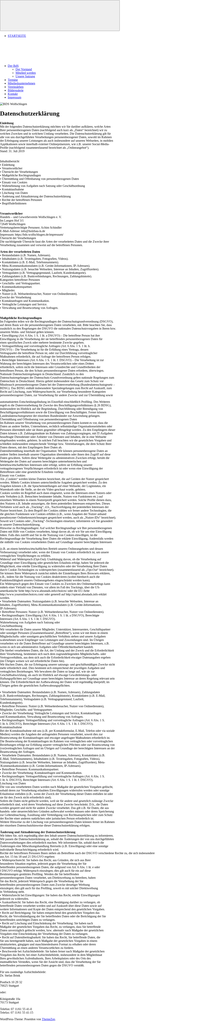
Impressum (14, 97)
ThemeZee (48, 1019)
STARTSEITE (17, 35)
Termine (13, 79)
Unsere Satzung (25, 76)
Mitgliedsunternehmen (21, 83)
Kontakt (13, 93)
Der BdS (13, 65)
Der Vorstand (24, 69)
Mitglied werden (26, 72)
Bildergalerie (16, 90)
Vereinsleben (16, 86)
